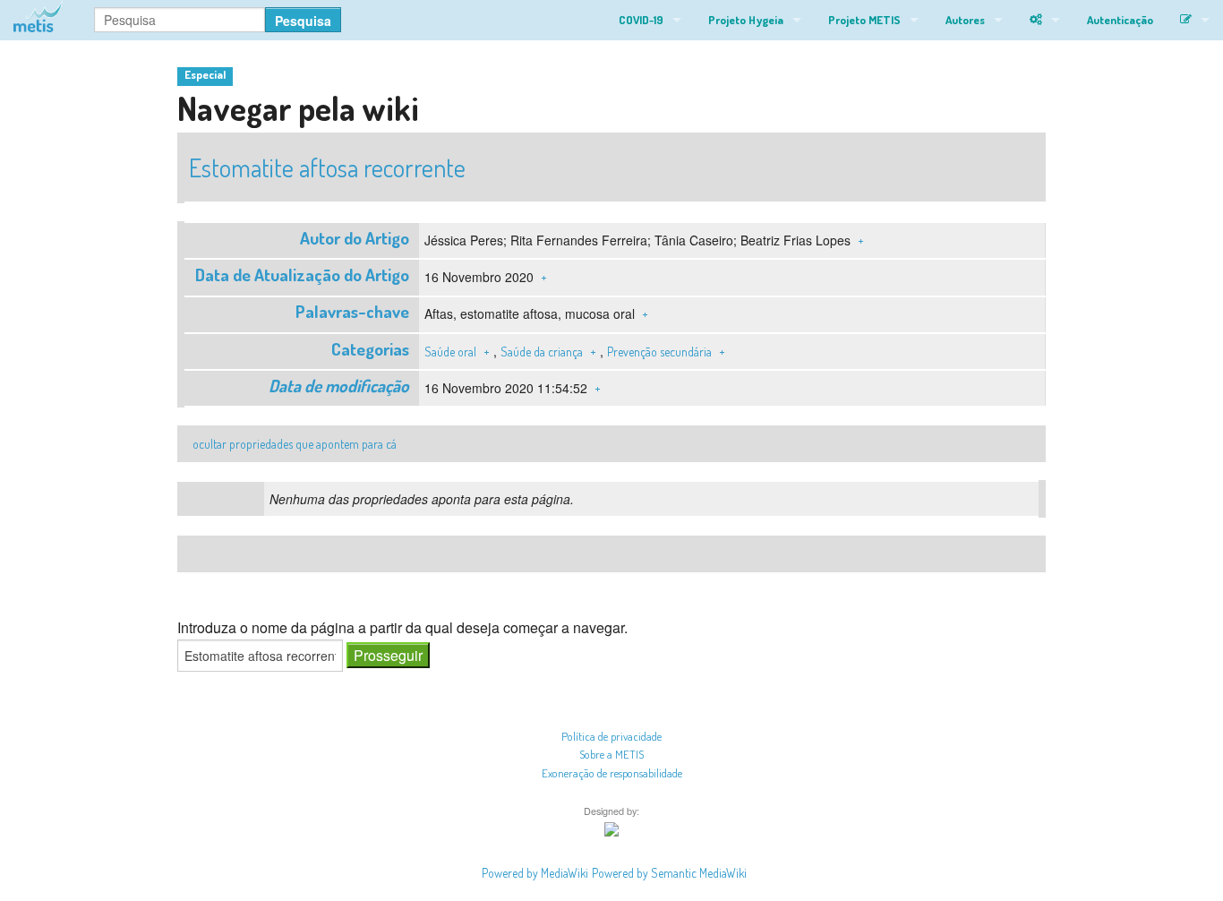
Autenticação (1120, 20)
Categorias (370, 349)
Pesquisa (303, 21)
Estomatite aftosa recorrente (327, 167)
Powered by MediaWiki (535, 872)
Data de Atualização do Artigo (302, 274)
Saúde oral (450, 351)
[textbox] (260, 655)
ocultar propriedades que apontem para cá (294, 443)
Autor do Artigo (354, 238)
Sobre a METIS (611, 754)
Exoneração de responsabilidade (612, 773)
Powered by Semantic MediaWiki (669, 872)
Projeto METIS (864, 20)
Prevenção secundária (659, 351)
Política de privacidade (611, 736)
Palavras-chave (352, 311)
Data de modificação (339, 385)
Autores (965, 20)
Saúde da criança (541, 351)
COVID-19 (641, 20)
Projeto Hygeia (745, 20)
